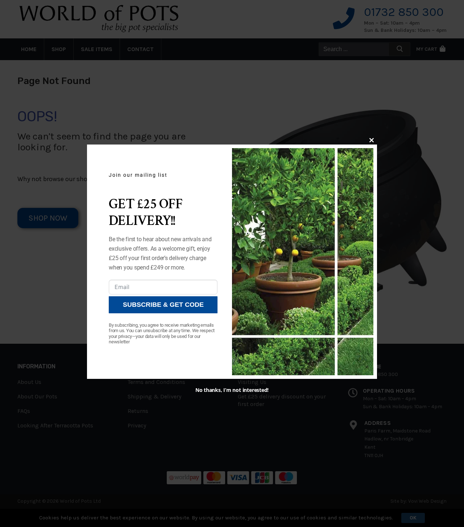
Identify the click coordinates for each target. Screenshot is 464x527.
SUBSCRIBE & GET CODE (163, 304)
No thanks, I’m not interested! (232, 389)
